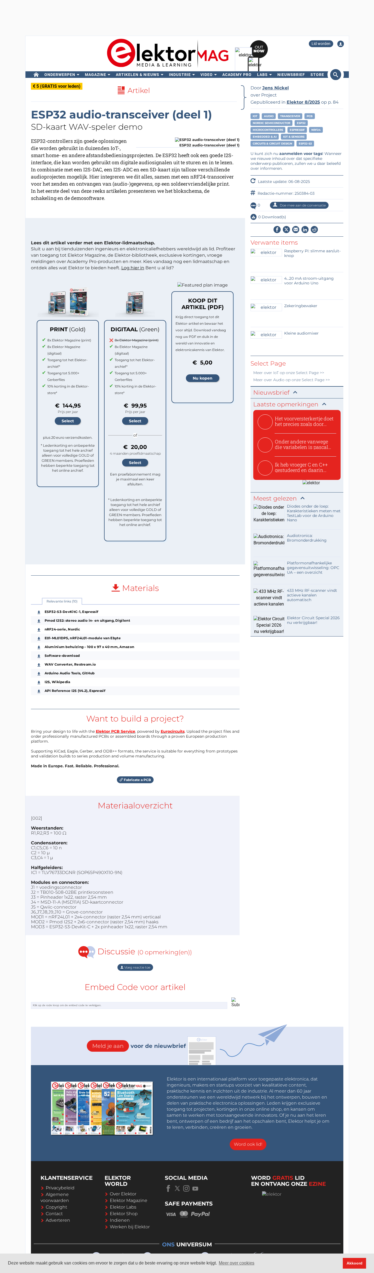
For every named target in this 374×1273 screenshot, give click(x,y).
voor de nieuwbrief (139, 1046)
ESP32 (301, 123)
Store (317, 74)
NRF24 (316, 130)
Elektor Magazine (128, 1200)
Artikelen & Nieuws (137, 74)
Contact (54, 1213)
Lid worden (321, 43)
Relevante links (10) (62, 601)
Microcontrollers (268, 130)
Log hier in (132, 267)
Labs (262, 74)
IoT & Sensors (293, 136)
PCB (310, 116)
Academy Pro (237, 74)
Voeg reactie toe (136, 967)
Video (206, 74)
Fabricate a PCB (137, 780)
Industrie (180, 74)
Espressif (297, 130)
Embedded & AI (265, 136)
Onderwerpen (59, 74)
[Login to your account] (340, 44)
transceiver (290, 116)
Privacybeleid (60, 1187)
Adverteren (58, 1220)
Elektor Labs (123, 1207)
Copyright (56, 1207)
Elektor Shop (124, 1213)
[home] (36, 75)
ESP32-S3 (305, 143)
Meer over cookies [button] (236, 1263)
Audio (269, 116)
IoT (255, 116)
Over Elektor (123, 1193)
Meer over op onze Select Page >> (288, 372)
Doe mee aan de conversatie (302, 205)
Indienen (120, 1220)
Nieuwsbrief (291, 74)
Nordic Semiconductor (271, 123)
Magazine (95, 74)
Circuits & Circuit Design (272, 143)
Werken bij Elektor (130, 1226)
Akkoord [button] (355, 1263)
